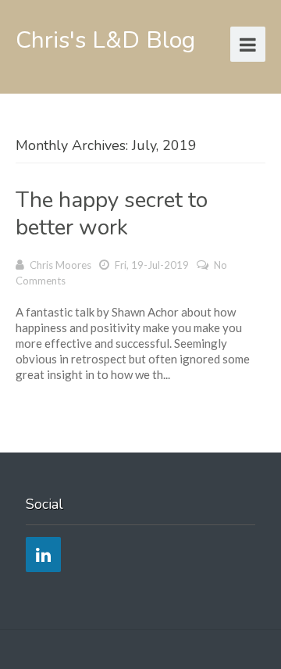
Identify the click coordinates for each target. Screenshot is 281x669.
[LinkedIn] (43, 554)
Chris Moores (60, 265)
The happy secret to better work (112, 213)
